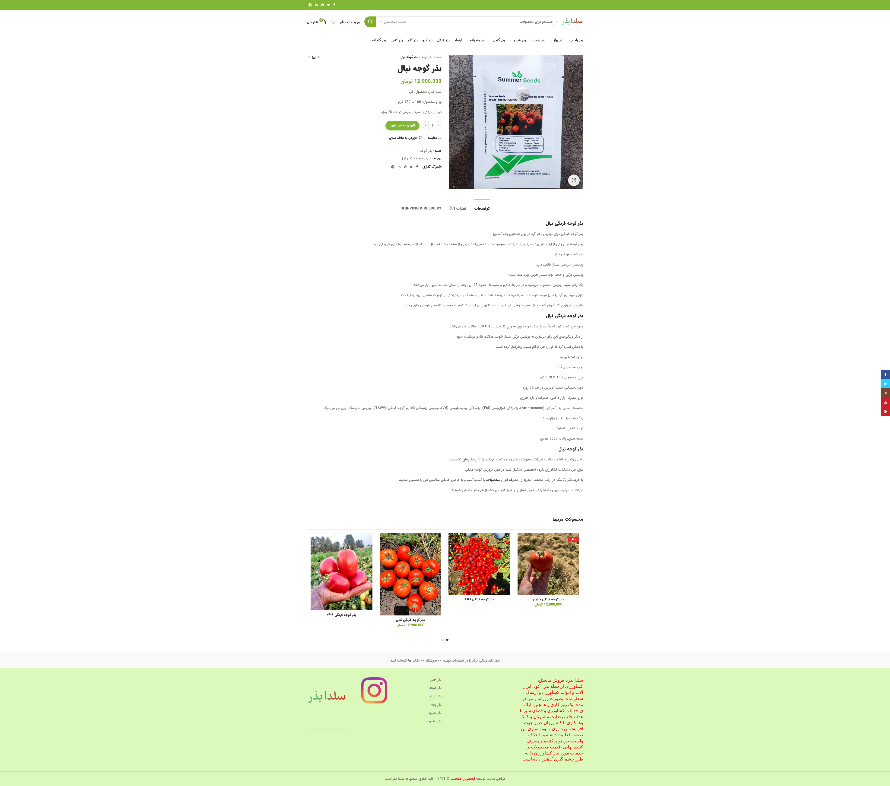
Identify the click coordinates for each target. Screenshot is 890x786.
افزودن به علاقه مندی (403, 137)
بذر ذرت (436, 696)
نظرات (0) (457, 208)
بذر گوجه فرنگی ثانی (410, 620)
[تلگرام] (310, 5)
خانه (439, 57)
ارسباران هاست (463, 778)
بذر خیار (436, 679)
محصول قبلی (318, 57)
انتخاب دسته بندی (395, 22)
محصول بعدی (309, 57)
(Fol (487, 408)
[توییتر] (328, 5)
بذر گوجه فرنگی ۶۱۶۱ (479, 599)
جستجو (370, 21)
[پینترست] (322, 5)
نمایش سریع (521, 561)
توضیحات (482, 208)
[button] (521, 551)
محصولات (493, 480)
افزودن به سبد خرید (402, 125)
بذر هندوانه (434, 721)
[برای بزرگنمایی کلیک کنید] (574, 180)
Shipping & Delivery (420, 208)
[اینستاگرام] (885, 393)
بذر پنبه (436, 704)
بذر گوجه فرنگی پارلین (548, 599)
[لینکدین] (316, 5)
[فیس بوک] (334, 5)
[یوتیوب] (885, 402)
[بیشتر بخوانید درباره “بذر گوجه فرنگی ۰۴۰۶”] (314, 551)
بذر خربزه (435, 713)
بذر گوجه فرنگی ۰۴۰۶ (341, 615)
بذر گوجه (426, 57)
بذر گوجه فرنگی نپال (414, 158)
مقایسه (432, 137)
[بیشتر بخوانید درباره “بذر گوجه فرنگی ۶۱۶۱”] (452, 551)
